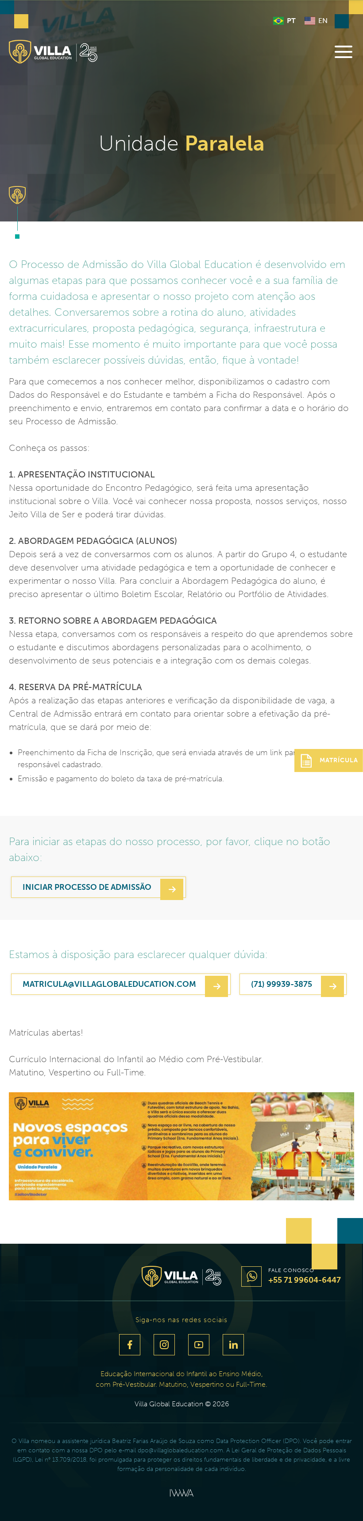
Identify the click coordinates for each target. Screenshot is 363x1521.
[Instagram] (164, 1344)
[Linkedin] (233, 1344)
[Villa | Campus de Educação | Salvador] (53, 52)
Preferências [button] (150, 1495)
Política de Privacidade (161, 1460)
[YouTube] (198, 1344)
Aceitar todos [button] (218, 1495)
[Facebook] (129, 1344)
